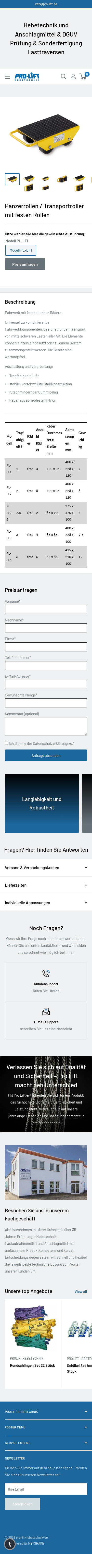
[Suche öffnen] (63, 76)
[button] (10, 1544)
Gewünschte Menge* (21, 695)
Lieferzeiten (15, 884)
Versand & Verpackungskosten (32, 867)
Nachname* (14, 620)
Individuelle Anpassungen (27, 902)
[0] (83, 76)
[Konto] (73, 76)
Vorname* (12, 601)
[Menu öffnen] (7, 77)
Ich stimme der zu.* (41, 743)
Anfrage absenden (46, 755)
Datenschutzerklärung (50, 743)
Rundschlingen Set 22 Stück (32, 1365)
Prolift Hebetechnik (26, 1358)
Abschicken (22, 1503)
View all (81, 1291)
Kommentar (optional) (22, 713)
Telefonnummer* (18, 657)
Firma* (10, 639)
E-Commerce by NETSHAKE (24, 1543)
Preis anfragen (25, 264)
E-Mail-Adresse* (18, 676)
